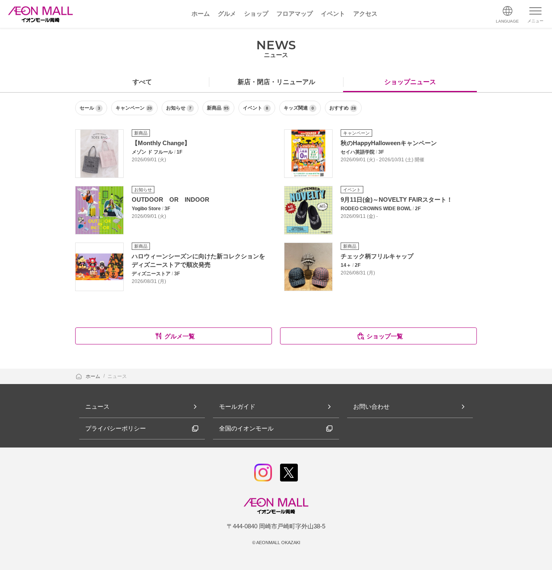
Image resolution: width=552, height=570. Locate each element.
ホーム (93, 376)
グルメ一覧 (179, 336)
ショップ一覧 (385, 336)
